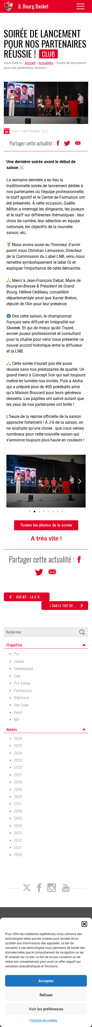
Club (48, 53)
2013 (18, 832)
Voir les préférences (46, 1009)
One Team (21, 704)
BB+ (17, 719)
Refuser (46, 995)
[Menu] (82, 6)
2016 (18, 811)
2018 (18, 796)
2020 (18, 782)
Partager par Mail (78, 144)
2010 (18, 854)
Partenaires (23, 690)
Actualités (46, 63)
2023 (18, 760)
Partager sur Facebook (58, 145)
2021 (18, 774)
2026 (18, 738)
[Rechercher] (82, 632)
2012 (18, 840)
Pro (16, 654)
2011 (17, 847)
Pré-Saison (22, 683)
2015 (18, 818)
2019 (18, 789)
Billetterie (21, 697)
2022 (18, 767)
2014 (18, 825)
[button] (84, 924)
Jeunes (19, 661)
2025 (18, 745)
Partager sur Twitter (68, 145)
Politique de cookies (43, 1020)
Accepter (46, 981)
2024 (18, 753)
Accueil (30, 63)
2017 (17, 803)
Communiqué (23, 668)
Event (18, 712)
